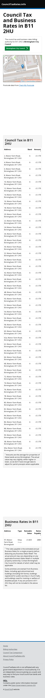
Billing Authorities (10, 649)
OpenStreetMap (31, 81)
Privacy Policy (8, 659)
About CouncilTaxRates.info (14, 656)
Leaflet (23, 81)
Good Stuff (9, 689)
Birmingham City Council (15, 48)
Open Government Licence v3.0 (23, 685)
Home (5, 646)
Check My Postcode (26, 85)
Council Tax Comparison (12, 653)
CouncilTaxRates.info (14, 4)
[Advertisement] (22, 110)
